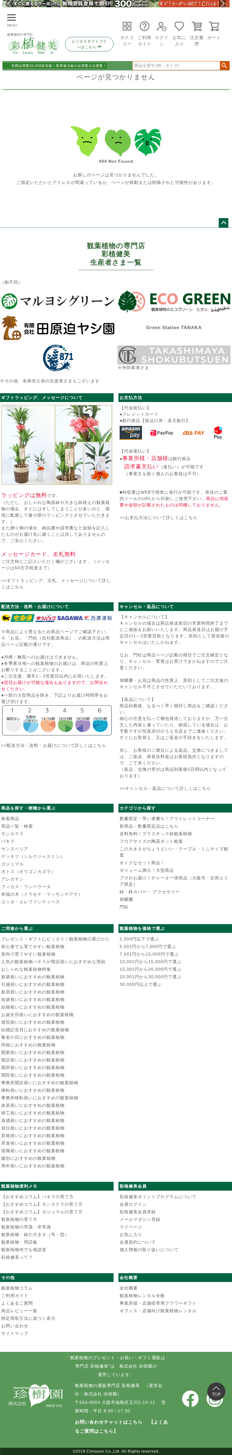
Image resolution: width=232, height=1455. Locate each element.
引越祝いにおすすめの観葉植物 (33, 984)
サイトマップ (14, 1333)
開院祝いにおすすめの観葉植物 (33, 1075)
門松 (124, 906)
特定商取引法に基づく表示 (28, 1318)
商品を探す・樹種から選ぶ (28, 808)
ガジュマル (12, 864)
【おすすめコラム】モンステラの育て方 (42, 1204)
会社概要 (129, 1277)
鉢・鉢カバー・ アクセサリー (150, 891)
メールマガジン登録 (140, 1219)
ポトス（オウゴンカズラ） (28, 871)
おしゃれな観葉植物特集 (26, 969)
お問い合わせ (14, 1325)
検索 (224, 65)
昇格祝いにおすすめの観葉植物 (33, 1135)
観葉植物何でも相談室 (24, 1249)
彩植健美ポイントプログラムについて (158, 1196)
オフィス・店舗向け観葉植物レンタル (158, 1310)
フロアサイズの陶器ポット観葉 (151, 841)
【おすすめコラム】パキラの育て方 (37, 1196)
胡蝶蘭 (126, 899)
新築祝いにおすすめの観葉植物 (33, 976)
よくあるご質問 (17, 1303)
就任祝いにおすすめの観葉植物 (33, 1128)
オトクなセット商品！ (142, 862)
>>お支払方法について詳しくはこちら (159, 517)
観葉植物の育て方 (19, 1219)
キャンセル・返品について (147, 606)
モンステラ (12, 833)
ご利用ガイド (14, 1295)
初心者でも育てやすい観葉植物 (33, 946)
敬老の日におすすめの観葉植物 (33, 1037)
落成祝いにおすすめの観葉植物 (33, 1120)
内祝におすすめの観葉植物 (28, 1044)
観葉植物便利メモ (19, 1186)
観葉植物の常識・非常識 (26, 1226)
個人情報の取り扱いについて (149, 1249)
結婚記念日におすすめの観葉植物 (35, 1029)
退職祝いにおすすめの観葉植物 (33, 1150)
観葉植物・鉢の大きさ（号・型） (35, 1234)
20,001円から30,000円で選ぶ (151, 976)
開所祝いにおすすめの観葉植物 (33, 1067)
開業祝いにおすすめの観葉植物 (33, 1052)
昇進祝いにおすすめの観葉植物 (33, 1143)
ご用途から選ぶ (17, 928)
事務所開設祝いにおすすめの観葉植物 (39, 1082)
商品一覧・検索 (17, 826)
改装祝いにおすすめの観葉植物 (33, 1105)
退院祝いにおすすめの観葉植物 (33, 1022)
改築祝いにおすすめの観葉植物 (33, 999)
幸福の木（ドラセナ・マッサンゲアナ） (42, 894)
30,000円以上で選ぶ (141, 984)
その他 (8, 1277)
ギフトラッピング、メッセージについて (42, 397)
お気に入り (131, 1234)
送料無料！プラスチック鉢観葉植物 (156, 833)
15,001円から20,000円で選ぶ (151, 969)
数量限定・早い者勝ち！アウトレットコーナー (167, 818)
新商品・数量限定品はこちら (149, 826)
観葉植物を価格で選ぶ (142, 928)
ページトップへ (223, 223)
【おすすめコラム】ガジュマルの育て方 (42, 1211)
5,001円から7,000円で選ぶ (148, 946)
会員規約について (138, 1242)
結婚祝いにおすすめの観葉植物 (33, 1007)
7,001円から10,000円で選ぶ (149, 954)
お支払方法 (131, 397)
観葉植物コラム (17, 1288)
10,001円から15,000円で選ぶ (151, 961)
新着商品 (10, 818)
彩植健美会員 (133, 1186)
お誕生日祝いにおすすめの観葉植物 (37, 1014)
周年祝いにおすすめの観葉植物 (33, 1165)
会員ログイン (133, 1204)
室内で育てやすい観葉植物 (28, 954)
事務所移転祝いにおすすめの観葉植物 (39, 1097)
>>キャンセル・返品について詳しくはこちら (165, 788)
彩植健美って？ (17, 1257)
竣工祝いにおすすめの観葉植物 (33, 1112)
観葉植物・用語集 (19, 1242)
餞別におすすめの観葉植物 (28, 1158)
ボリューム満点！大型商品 (147, 870)
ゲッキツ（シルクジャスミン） (33, 856)
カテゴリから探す (138, 808)
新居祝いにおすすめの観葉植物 (33, 991)
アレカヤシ (12, 879)
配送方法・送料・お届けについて (35, 606)
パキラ (8, 841)
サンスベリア (14, 848)
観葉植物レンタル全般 (142, 1295)
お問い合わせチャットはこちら (109, 1421)
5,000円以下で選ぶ (139, 939)
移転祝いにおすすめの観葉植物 (33, 1090)
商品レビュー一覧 (19, 1310)
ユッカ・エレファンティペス (30, 901)
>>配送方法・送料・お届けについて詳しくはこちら (53, 745)
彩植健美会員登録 (138, 1211)
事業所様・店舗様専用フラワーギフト (158, 1303)
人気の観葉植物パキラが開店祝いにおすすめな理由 (53, 961)
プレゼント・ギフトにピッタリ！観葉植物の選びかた (55, 939)
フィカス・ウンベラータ (26, 886)
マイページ (131, 1226)
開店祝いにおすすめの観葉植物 (33, 1060)
